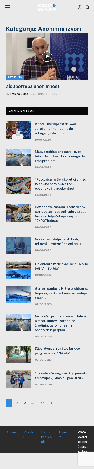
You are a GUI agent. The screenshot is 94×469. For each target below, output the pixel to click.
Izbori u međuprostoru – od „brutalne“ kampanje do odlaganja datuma (55, 128)
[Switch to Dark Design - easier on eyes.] (80, 7)
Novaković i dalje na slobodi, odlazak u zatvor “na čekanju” (58, 241)
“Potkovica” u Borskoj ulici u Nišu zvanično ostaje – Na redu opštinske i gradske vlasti (60, 184)
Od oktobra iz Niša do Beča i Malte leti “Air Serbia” (61, 266)
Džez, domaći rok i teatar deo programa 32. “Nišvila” (57, 351)
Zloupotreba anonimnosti (33, 86)
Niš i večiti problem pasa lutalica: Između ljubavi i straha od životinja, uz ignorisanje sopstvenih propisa (61, 323)
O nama (11, 432)
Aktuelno (15, 77)
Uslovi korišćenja (46, 437)
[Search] (87, 7)
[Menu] (7, 7)
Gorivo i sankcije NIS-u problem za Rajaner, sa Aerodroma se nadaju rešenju (61, 293)
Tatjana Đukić (19, 94)
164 (42, 403)
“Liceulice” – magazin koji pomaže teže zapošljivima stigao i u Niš (61, 375)
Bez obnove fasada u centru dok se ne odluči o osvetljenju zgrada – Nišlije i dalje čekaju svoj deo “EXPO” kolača (61, 214)
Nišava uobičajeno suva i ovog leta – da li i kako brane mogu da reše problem (60, 156)
